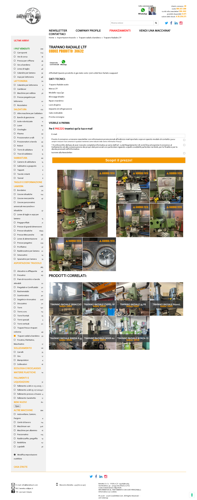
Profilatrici (21, 247)
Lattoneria (20, 81)
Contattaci (57, 34)
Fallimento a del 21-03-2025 (29, 386)
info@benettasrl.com (30, 485)
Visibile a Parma (59, 122)
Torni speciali (23, 319)
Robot (20, 146)
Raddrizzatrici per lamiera (28, 251)
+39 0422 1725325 (25, 492)
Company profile (88, 30)
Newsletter (58, 30)
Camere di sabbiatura (26, 162)
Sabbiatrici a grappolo (26, 166)
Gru (18, 356)
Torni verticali (23, 324)
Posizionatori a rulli (25, 137)
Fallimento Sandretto (26, 398)
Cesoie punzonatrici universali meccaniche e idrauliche (24, 206)
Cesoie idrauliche (24, 194)
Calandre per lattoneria (27, 85)
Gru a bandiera (23, 65)
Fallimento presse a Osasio (29, 394)
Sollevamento (23, 348)
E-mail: (54, 134)
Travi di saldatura (24, 154)
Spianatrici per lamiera (27, 259)
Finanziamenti (120, 30)
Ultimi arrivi (21, 40)
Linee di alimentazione (27, 239)
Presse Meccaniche (25, 235)
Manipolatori (23, 360)
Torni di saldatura (25, 150)
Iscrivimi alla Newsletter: (62, 153)
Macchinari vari (23, 426)
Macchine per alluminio (27, 430)
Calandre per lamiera (26, 73)
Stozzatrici (22, 303)
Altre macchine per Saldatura (29, 113)
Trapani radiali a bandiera (28, 336)
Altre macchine (23, 410)
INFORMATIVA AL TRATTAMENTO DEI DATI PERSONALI (119, 490)
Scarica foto (108, 173)
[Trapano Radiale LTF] (82, 203)
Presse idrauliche (24, 230)
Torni (19, 307)
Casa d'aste (20, 466)
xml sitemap (103, 498)
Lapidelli (21, 446)
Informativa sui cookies (107, 492)
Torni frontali (23, 315)
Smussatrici (22, 255)
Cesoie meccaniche (25, 198)
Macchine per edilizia (26, 93)
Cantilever (21, 89)
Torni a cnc (22, 311)
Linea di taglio (23, 69)
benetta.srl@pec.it (26, 488)
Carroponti (22, 52)
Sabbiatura (20, 158)
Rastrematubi (23, 291)
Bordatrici (21, 190)
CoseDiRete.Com (116, 496)
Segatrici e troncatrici (26, 299)
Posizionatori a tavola (27, 141)
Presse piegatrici (24, 243)
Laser (19, 125)
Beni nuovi (20, 402)
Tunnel (20, 178)
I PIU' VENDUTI (22, 48)
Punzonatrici (22, 434)
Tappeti (20, 170)
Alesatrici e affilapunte (27, 271)
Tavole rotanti (23, 174)
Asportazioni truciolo (28, 263)
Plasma (20, 133)
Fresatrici (21, 275)
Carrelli (20, 352)
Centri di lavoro (24, 422)
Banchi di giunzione (25, 117)
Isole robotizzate (25, 121)
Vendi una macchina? (154, 30)
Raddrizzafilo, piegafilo (27, 438)
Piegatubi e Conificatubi (27, 287)
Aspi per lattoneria (25, 77)
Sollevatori (22, 364)
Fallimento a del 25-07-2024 (29, 390)
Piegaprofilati (23, 222)
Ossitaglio (21, 129)
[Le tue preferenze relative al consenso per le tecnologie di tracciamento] (192, 495)
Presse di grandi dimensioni (29, 226)
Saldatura (20, 109)
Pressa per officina (25, 61)
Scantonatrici (23, 295)
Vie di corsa (22, 56)
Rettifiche (21, 442)
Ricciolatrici (22, 105)
